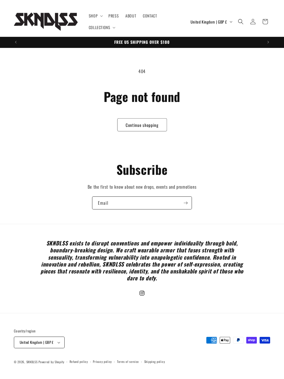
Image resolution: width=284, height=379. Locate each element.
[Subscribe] (185, 202)
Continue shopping (142, 125)
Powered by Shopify (51, 362)
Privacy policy (102, 361)
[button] (95, 16)
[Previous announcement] (16, 42)
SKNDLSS (32, 362)
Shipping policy (154, 361)
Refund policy (79, 361)
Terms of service (128, 361)
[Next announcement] (268, 42)
